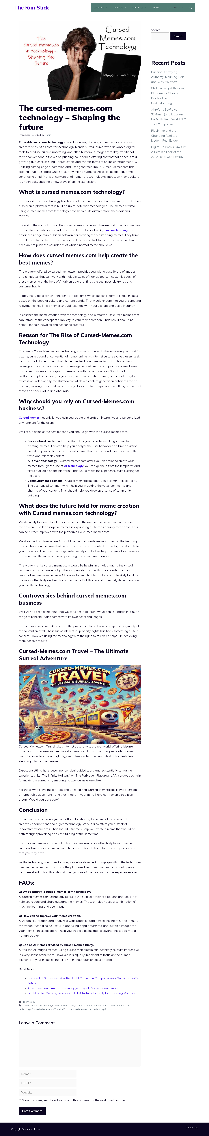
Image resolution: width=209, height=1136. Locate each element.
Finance (118, 7)
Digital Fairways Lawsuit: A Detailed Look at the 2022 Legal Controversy (168, 152)
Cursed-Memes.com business (91, 1005)
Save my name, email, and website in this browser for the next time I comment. (75, 1100)
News (156, 7)
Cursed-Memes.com (63, 1005)
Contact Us (192, 1127)
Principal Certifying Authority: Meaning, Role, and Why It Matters (168, 77)
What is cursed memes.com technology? (84, 1009)
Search (155, 30)
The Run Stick (31, 7)
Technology (172, 7)
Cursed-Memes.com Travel (46, 1009)
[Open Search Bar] (191, 7)
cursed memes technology (37, 1005)
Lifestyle (137, 7)
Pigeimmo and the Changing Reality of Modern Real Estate (164, 135)
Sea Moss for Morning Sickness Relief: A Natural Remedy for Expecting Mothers (81, 993)
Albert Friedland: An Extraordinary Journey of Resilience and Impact (74, 988)
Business (99, 7)
